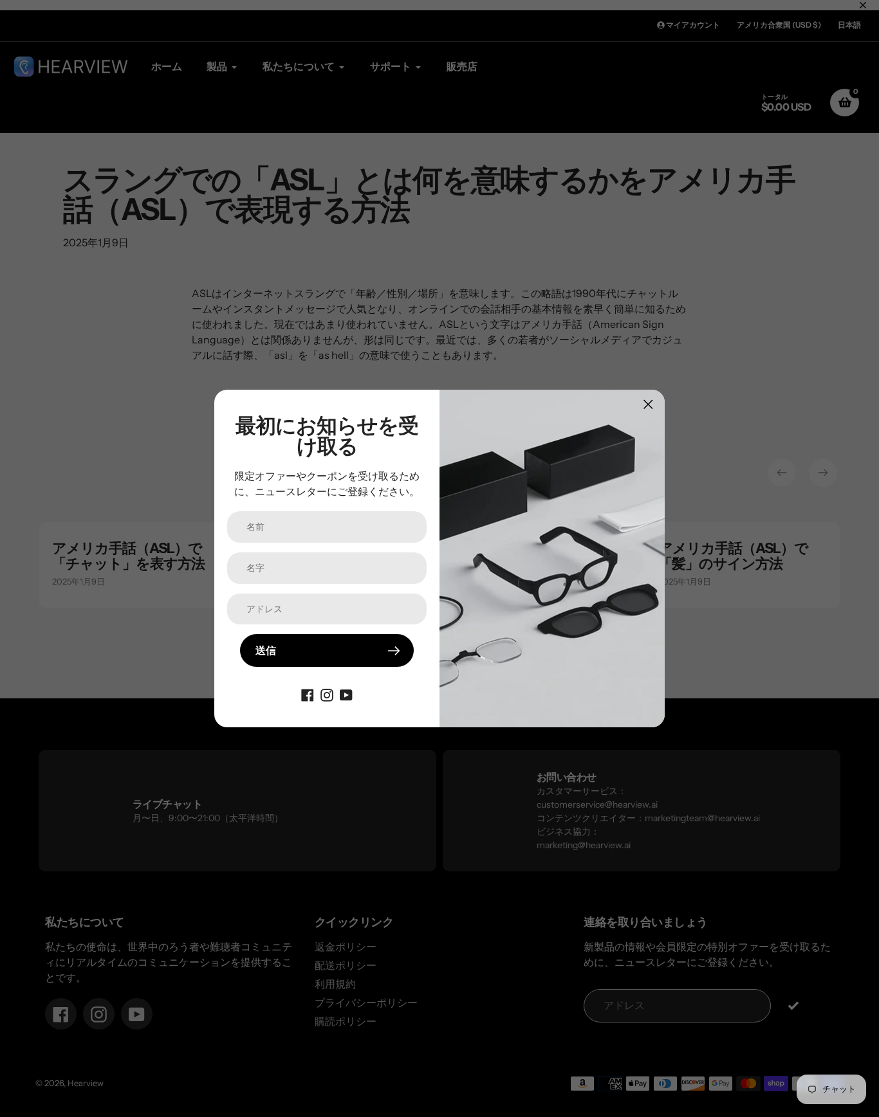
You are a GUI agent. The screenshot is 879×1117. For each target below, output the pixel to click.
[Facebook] (307, 693)
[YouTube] (346, 693)
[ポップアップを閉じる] (648, 404)
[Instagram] (326, 693)
